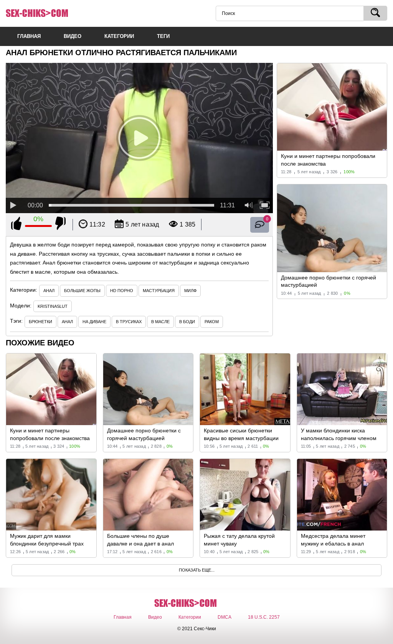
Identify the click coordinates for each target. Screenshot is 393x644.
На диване (94, 321)
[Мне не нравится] (60, 224)
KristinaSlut (53, 306)
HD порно (121, 290)
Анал (48, 290)
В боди (187, 321)
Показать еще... (197, 570)
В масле (160, 321)
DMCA (224, 617)
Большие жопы (82, 290)
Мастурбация (159, 290)
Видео (155, 617)
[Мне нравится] (16, 224)
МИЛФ (190, 290)
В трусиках (129, 321)
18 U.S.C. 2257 (264, 617)
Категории (189, 617)
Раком (212, 321)
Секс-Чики (48, 13)
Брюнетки (40, 321)
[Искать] (375, 13)
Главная (123, 617)
